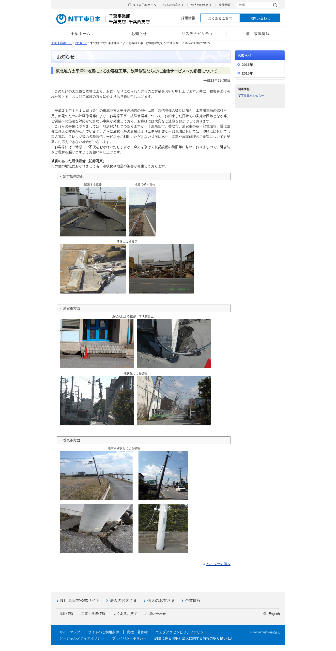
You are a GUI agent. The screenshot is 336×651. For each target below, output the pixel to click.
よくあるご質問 (220, 18)
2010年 (247, 73)
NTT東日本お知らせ (251, 95)
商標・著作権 (137, 632)
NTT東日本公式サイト (80, 600)
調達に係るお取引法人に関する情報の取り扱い (190, 638)
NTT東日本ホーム (144, 5)
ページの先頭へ (218, 564)
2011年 (247, 65)
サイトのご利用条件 (103, 632)
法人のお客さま (173, 5)
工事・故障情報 (93, 614)
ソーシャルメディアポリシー (82, 638)
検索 (242, 5)
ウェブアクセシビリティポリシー (181, 632)
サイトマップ (70, 632)
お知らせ (81, 43)
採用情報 (188, 18)
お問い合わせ (260, 18)
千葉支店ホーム (61, 43)
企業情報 (225, 5)
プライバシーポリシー (129, 638)
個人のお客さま (201, 5)
